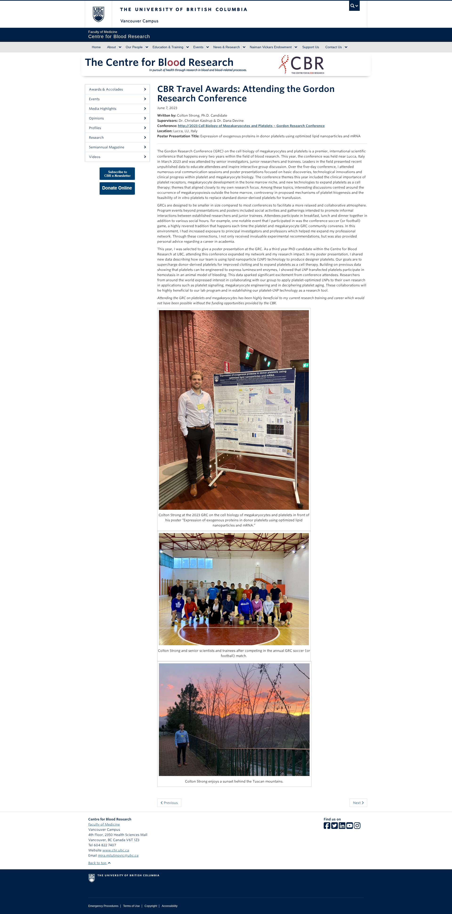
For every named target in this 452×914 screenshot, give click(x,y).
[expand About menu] (120, 47)
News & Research (226, 47)
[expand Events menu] (207, 47)
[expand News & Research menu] (244, 47)
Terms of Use (131, 906)
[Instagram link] (357, 827)
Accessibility (170, 906)
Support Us (310, 47)
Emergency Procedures (103, 906)
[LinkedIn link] (342, 827)
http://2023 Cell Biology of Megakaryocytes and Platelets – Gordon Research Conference (251, 126)
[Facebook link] (327, 827)
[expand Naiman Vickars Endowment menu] (296, 47)
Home (96, 47)
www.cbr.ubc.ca (115, 850)
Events (198, 47)
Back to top (97, 863)
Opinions (96, 118)
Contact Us (333, 47)
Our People (134, 47)
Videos (94, 157)
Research (96, 137)
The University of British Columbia (98, 14)
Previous (170, 803)
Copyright (151, 906)
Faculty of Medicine (104, 824)
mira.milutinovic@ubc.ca (118, 855)
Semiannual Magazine (106, 147)
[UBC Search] (354, 6)
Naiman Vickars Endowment (271, 47)
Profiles (95, 128)
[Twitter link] (334, 827)
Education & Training (168, 47)
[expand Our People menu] (147, 47)
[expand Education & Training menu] (187, 47)
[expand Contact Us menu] (346, 47)
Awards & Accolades (106, 89)
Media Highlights (102, 109)
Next (357, 803)
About (111, 47)
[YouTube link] (349, 827)
